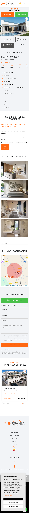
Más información (7, 495)
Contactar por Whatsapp (15, 300)
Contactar (23, 14)
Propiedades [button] (14, 432)
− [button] (3, 259)
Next (27, 26)
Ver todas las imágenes (9, 45)
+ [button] (3, 257)
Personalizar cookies (13, 502)
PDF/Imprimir (23, 39)
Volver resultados (22, 45)
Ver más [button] (5, 243)
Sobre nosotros (15, 435)
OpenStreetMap (15, 285)
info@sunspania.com (14, 463)
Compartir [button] (8, 39)
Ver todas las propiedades (14, 408)
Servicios (14, 438)
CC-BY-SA (25, 285)
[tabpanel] (14, 385)
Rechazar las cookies (13, 506)
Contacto (14, 444)
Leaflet (6, 285)
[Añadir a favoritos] (26, 18)
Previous (1, 26)
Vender (14, 441)
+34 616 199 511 (14, 457)
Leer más (5, 149)
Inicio (14, 429)
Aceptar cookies (13, 499)
